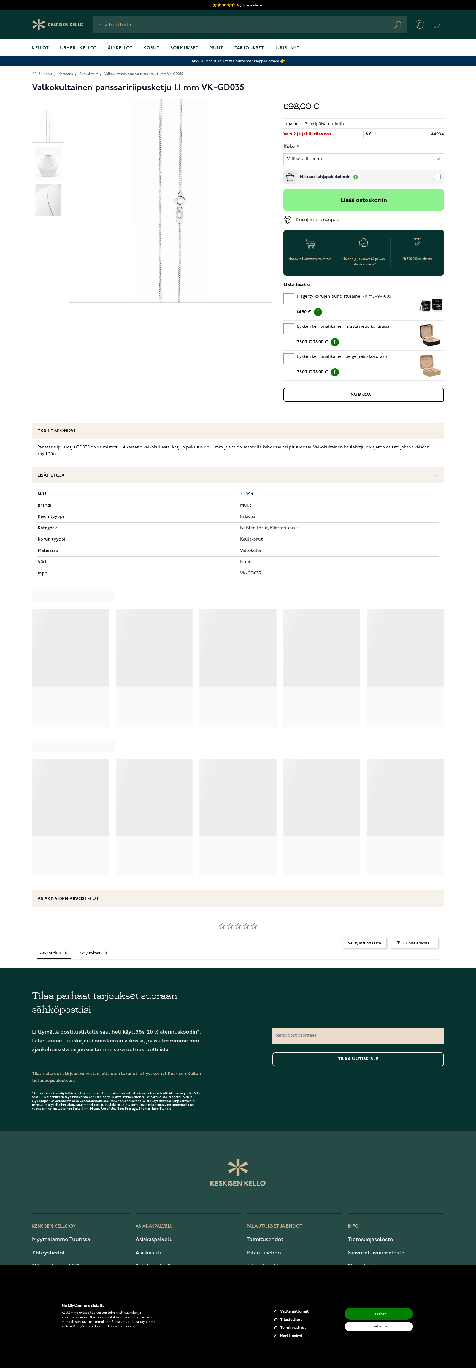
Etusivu (34, 73)
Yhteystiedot (48, 1252)
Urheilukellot (78, 48)
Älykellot (120, 48)
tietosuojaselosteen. (53, 1080)
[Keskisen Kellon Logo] (58, 24)
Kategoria (66, 74)
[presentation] (285, 172)
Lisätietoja (51, 475)
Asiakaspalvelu (154, 1239)
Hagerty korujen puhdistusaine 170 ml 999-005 (344, 296)
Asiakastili (148, 1252)
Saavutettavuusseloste (376, 1252)
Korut (151, 48)
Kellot (40, 48)
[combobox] (250, 24)
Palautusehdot (265, 1252)
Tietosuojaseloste (370, 1239)
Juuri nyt (287, 48)
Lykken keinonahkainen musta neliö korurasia (343, 326)
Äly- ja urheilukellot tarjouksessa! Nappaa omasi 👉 (238, 61)
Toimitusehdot (265, 1239)
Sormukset (184, 48)
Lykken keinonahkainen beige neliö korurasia (342, 356)
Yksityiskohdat (56, 431)
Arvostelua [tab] (50, 952)
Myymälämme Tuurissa (61, 1239)
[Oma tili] (419, 24)
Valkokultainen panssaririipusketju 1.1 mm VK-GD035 (143, 74)
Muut (216, 48)
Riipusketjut (89, 74)
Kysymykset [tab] (90, 952)
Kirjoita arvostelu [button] (417, 942)
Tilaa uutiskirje (358, 1059)
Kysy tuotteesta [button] (367, 942)
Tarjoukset (249, 48)
